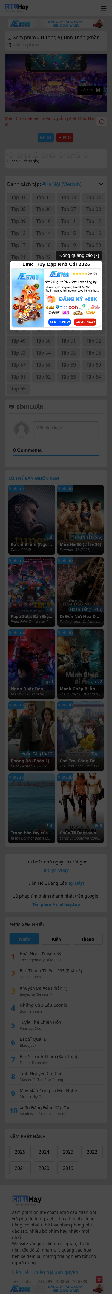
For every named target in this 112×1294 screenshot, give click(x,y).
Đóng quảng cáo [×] (79, 255)
